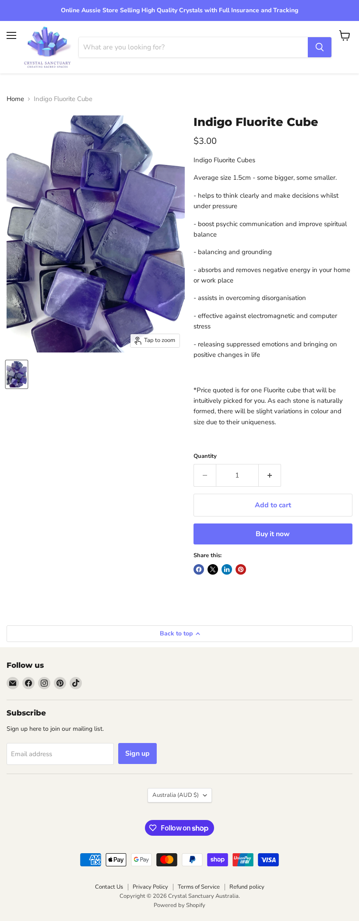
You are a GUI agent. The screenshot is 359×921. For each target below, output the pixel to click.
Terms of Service (199, 887)
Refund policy (246, 887)
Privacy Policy (150, 887)
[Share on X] (213, 569)
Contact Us (109, 887)
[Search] (319, 47)
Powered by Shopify (179, 905)
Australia (175, 795)
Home (15, 99)
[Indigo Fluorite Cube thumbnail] (17, 374)
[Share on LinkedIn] (227, 569)
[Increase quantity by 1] (270, 475)
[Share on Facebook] (199, 569)
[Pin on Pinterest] (241, 569)
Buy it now (273, 534)
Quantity (205, 456)
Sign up (137, 753)
